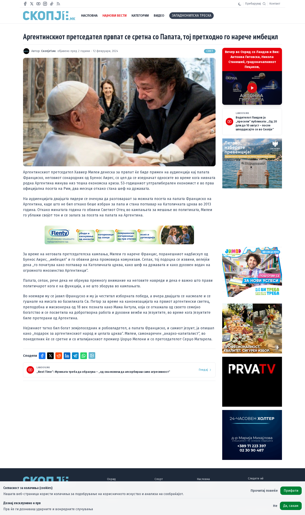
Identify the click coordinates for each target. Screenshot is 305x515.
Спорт (159, 479)
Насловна (203, 479)
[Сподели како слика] (92, 355)
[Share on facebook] (42, 355)
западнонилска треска (191, 15)
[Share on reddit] (58, 355)
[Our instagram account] (45, 4)
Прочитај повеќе (264, 491)
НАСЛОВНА (89, 15)
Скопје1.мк (48, 51)
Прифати (291, 491)
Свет (209, 51)
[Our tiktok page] (52, 4)
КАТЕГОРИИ (140, 15)
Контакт (274, 3)
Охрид (111, 479)
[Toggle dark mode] (240, 3)
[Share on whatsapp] (83, 355)
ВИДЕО (159, 15)
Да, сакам (290, 506)
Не (275, 506)
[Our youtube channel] (38, 4)
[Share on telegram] (75, 355)
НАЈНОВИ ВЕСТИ (114, 15)
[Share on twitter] (50, 355)
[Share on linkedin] (67, 355)
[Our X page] (32, 4)
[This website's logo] (49, 15)
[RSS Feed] (58, 4)
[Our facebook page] (25, 4)
